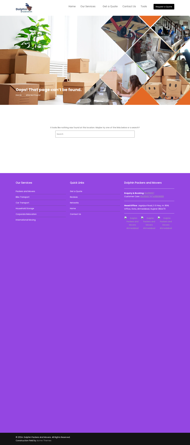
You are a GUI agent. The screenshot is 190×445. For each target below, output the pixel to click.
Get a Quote (110, 6)
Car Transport (22, 202)
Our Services (87, 6)
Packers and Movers (25, 191)
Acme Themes (44, 440)
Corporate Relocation (26, 214)
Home (72, 6)
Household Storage (25, 208)
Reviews (74, 197)
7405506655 (158, 196)
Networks (74, 202)
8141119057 (149, 193)
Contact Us (129, 6)
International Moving (26, 219)
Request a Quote (164, 6)
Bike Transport (22, 197)
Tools (144, 6)
